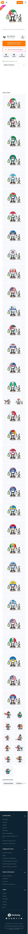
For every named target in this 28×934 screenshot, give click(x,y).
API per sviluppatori (7, 888)
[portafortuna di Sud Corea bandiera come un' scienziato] (13, 254)
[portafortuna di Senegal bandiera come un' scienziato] (13, 558)
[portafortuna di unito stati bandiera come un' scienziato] (13, 634)
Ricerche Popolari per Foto (9, 919)
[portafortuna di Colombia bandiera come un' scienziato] (13, 596)
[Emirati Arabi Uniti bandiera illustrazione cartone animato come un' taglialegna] (8, 771)
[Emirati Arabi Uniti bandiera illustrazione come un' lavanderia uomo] (8, 792)
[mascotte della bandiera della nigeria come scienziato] (13, 386)
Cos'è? (15, 61)
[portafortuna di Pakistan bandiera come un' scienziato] (13, 140)
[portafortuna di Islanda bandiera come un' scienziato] (13, 367)
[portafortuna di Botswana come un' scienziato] (13, 577)
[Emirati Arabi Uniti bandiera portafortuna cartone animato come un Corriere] (7, 781)
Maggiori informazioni (9, 64)
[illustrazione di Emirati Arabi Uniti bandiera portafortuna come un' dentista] (8, 826)
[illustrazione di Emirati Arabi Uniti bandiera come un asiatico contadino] (8, 803)
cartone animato (8, 838)
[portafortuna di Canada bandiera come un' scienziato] (13, 273)
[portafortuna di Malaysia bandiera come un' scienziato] (13, 291)
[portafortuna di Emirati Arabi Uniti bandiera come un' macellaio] (19, 759)
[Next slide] (21, 838)
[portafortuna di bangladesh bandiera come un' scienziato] (13, 159)
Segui (22, 37)
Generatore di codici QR (8, 898)
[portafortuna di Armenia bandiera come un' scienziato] (13, 539)
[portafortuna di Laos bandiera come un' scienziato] (13, 709)
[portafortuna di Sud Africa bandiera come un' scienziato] (13, 197)
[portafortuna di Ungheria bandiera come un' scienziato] (13, 216)
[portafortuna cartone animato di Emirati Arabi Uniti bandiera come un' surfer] (8, 759)
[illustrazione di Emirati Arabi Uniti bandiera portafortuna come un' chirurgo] (8, 736)
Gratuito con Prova (14, 43)
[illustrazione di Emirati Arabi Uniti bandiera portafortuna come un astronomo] (7, 401)
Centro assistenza (7, 931)
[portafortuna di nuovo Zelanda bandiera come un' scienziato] (13, 483)
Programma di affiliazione (9, 913)
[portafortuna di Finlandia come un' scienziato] (13, 310)
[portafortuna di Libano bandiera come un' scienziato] (8, 411)
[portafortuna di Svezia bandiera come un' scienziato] (13, 520)
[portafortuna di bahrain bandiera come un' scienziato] (13, 426)
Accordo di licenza (7, 908)
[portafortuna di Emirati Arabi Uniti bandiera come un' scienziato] (13, 103)
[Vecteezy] (2, 2)
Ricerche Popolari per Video (9, 922)
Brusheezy (5, 874)
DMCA (4, 910)
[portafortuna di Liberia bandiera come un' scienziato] (13, 690)
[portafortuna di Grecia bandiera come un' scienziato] (13, 615)
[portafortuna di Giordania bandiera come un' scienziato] (13, 329)
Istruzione (5, 885)
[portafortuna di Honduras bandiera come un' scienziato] (13, 178)
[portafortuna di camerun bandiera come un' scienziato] (13, 445)
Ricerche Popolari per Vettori (9, 916)
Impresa (4, 883)
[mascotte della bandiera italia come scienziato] (13, 653)
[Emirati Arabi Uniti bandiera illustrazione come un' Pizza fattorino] (8, 724)
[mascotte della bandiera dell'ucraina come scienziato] (13, 671)
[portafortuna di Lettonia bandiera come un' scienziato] (13, 464)
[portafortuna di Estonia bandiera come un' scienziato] (13, 235)
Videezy (4, 880)
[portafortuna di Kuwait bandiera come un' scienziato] (13, 121)
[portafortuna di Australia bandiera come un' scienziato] (13, 501)
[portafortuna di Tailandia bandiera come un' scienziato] (13, 348)
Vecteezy (4, 877)
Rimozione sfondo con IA (8, 896)
